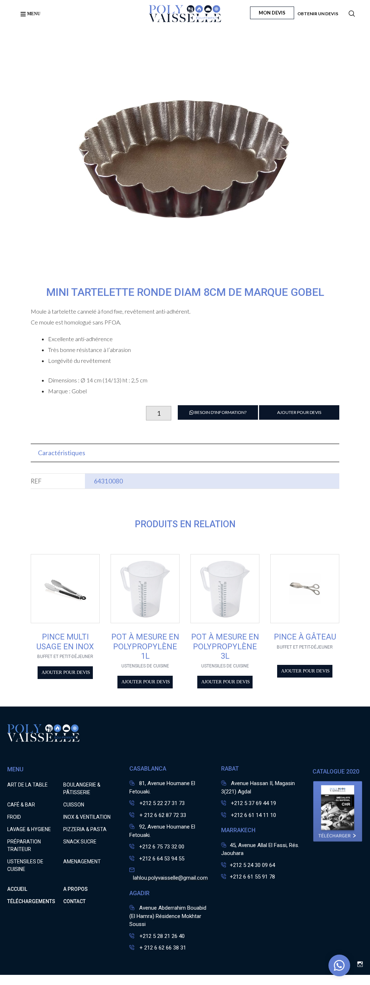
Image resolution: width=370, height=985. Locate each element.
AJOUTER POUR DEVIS (299, 412)
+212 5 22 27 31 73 (161, 803)
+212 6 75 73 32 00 (161, 846)
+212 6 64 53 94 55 (161, 858)
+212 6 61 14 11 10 (253, 815)
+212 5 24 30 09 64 (252, 865)
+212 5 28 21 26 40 (161, 936)
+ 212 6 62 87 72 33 (162, 815)
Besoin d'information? (220, 412)
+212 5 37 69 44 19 (253, 803)
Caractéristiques (61, 453)
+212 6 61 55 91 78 (252, 876)
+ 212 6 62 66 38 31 (162, 947)
